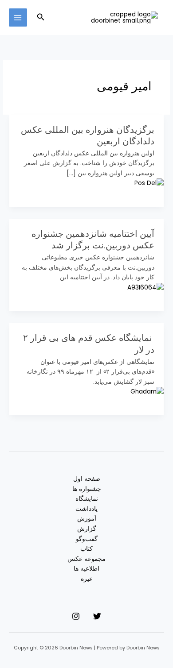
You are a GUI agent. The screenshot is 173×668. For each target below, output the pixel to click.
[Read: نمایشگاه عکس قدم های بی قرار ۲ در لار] (147, 391)
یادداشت (86, 509)
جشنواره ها (86, 489)
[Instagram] (76, 616)
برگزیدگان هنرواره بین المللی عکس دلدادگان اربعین (87, 135)
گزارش (86, 529)
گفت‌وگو (87, 539)
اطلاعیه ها (86, 568)
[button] (40, 18)
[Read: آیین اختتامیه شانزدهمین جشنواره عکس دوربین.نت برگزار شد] (145, 287)
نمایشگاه (86, 498)
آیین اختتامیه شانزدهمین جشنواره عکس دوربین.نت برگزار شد (92, 239)
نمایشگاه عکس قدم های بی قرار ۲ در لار (88, 343)
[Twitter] (97, 616)
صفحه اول (86, 479)
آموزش (86, 518)
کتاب (86, 548)
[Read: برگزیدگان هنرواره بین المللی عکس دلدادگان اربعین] (149, 183)
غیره (86, 579)
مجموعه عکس (86, 559)
